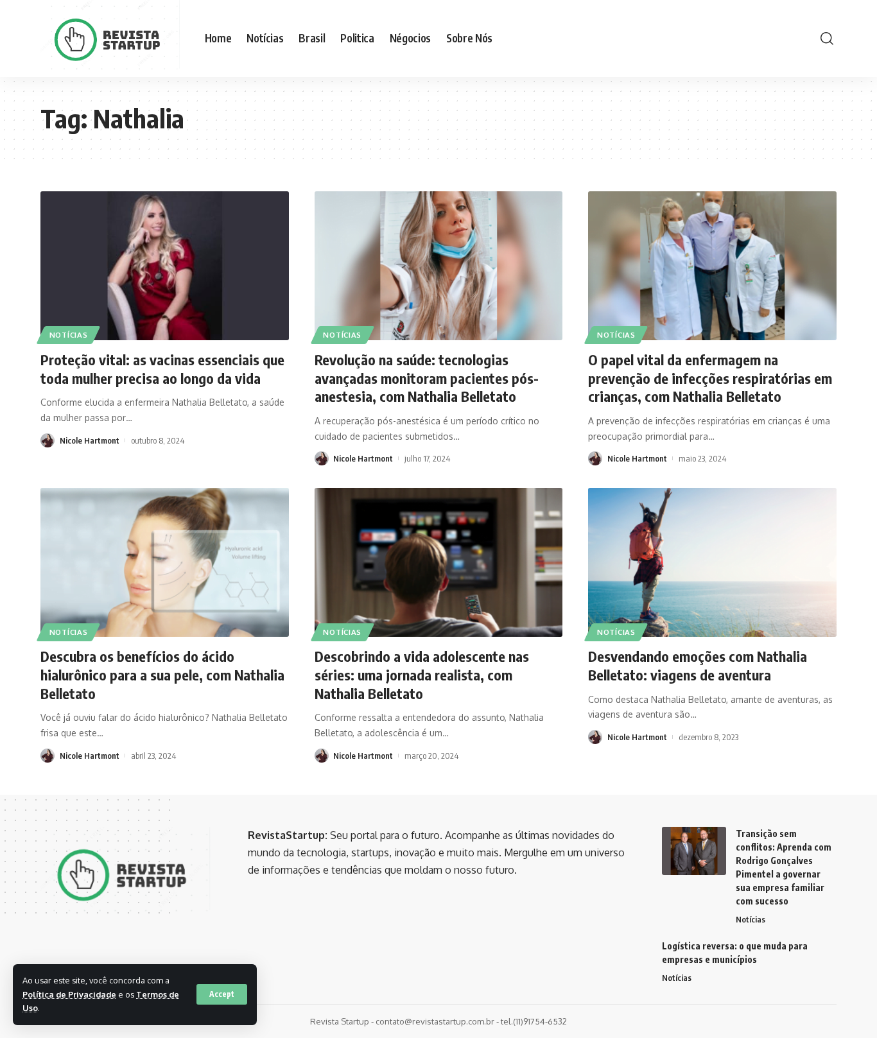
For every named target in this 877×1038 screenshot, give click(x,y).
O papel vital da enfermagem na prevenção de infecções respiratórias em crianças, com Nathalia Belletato (710, 377)
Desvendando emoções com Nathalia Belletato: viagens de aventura (697, 665)
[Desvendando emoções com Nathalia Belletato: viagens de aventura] (712, 562)
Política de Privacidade (69, 994)
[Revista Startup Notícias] (112, 38)
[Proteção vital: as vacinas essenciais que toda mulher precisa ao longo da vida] (164, 265)
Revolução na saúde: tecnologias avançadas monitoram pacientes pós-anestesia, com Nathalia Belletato (427, 377)
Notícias (68, 335)
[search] (827, 38)
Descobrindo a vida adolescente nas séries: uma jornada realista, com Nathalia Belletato (422, 674)
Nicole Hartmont (89, 440)
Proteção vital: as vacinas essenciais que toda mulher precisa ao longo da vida (162, 368)
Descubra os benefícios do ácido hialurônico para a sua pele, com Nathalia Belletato (162, 674)
